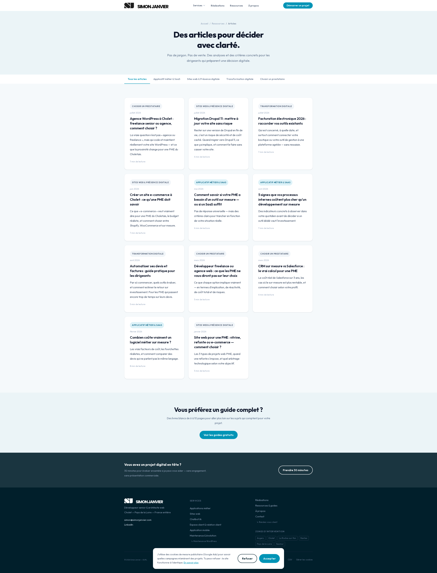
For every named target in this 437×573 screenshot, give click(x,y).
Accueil (204, 23)
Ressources (236, 5)
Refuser (247, 558)
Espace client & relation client (205, 524)
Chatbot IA (195, 519)
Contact (259, 516)
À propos (253, 5)
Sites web (195, 513)
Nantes (303, 538)
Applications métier (200, 508)
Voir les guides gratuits (219, 435)
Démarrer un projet (298, 5)
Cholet (271, 538)
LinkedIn (128, 524)
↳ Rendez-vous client (267, 522)
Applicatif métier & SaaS (166, 79)
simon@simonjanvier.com (137, 519)
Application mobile (200, 530)
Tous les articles (137, 79)
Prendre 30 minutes (295, 470)
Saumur (280, 544)
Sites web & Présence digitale (203, 79)
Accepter (269, 558)
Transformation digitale (239, 79)
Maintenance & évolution (203, 535)
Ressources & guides (266, 505)
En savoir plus (191, 562)
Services (197, 5)
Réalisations (217, 5)
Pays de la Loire (264, 544)
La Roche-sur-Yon (287, 538)
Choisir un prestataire (272, 79)
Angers (260, 538)
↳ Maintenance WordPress (204, 541)
